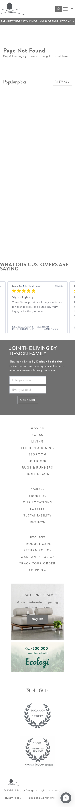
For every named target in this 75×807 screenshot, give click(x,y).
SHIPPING (37, 570)
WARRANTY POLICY (37, 557)
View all (62, 81)
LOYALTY (37, 509)
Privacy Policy (12, 797)
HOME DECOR (37, 474)
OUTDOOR (38, 461)
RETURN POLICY (37, 550)
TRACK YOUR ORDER (37, 563)
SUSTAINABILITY (37, 515)
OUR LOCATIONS (37, 502)
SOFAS (37, 435)
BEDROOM (38, 454)
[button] (37, 21)
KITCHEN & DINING (37, 448)
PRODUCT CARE (37, 544)
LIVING (37, 441)
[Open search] (58, 9)
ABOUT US (37, 496)
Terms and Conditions (41, 797)
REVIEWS (37, 522)
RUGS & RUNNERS (37, 467)
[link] (37, 328)
